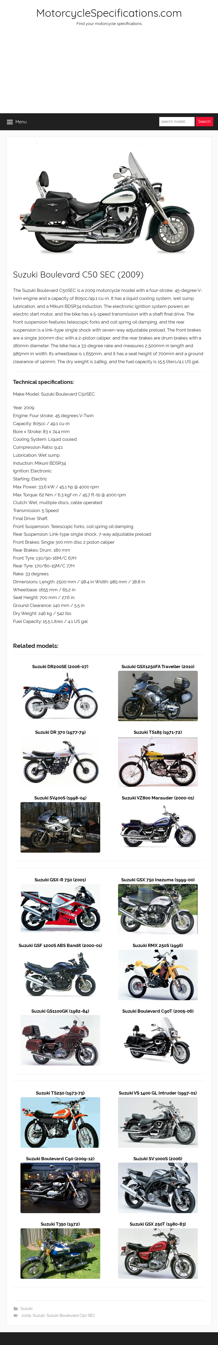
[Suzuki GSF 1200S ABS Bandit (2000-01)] (60, 953)
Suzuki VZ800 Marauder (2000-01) (158, 798)
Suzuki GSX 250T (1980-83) (158, 1224)
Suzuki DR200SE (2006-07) (60, 666)
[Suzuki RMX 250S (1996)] (158, 953)
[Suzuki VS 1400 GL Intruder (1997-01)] (158, 1101)
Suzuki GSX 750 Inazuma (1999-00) (158, 879)
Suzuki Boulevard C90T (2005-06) (158, 1011)
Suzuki (26, 1308)
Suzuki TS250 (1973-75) (60, 1093)
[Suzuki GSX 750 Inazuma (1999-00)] (158, 887)
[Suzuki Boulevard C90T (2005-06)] (158, 1018)
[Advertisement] (109, 73)
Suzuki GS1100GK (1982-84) (60, 1011)
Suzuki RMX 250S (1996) (158, 945)
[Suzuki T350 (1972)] (60, 1232)
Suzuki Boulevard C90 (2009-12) (60, 1158)
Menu (21, 121)
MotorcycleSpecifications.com (109, 12)
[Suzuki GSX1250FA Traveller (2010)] (158, 674)
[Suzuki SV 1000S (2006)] (158, 1166)
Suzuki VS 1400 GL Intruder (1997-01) (158, 1093)
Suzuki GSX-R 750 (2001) (60, 879)
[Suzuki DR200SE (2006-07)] (60, 674)
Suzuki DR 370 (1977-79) (60, 732)
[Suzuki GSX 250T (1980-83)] (158, 1232)
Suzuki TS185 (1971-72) (158, 732)
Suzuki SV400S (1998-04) (60, 798)
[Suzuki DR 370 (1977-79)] (60, 740)
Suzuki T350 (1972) (60, 1224)
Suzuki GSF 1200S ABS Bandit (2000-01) (60, 945)
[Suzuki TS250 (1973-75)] (60, 1101)
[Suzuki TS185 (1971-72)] (158, 740)
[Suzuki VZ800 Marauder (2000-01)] (158, 805)
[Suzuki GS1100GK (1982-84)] (60, 1018)
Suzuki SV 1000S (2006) (157, 1158)
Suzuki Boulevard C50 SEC (71, 1315)
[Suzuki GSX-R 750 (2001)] (60, 887)
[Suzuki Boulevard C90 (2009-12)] (60, 1166)
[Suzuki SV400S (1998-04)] (60, 805)
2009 (26, 1315)
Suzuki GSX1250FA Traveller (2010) (157, 666)
